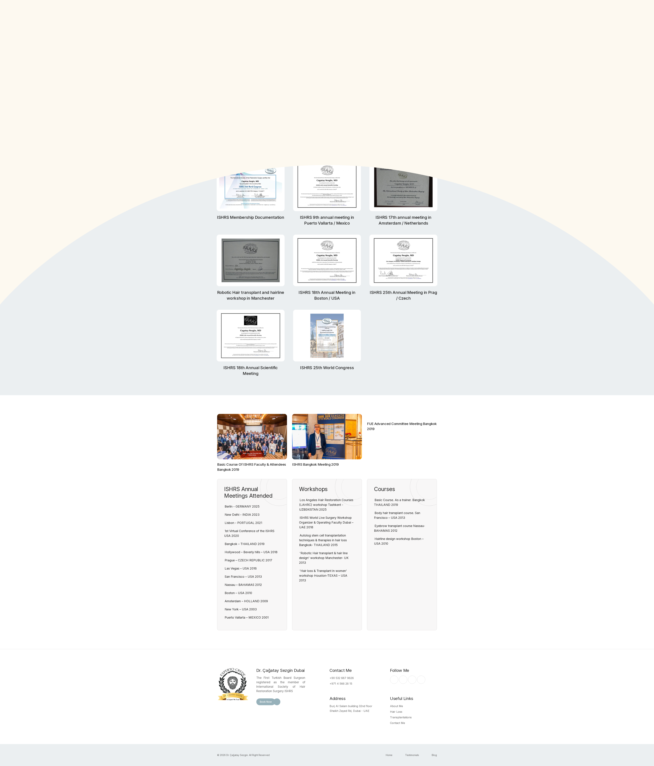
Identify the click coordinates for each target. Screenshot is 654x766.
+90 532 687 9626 (342, 678)
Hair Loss (396, 711)
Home (389, 755)
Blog (434, 755)
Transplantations (401, 717)
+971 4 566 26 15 (341, 683)
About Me (396, 706)
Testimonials (412, 755)
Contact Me (397, 723)
